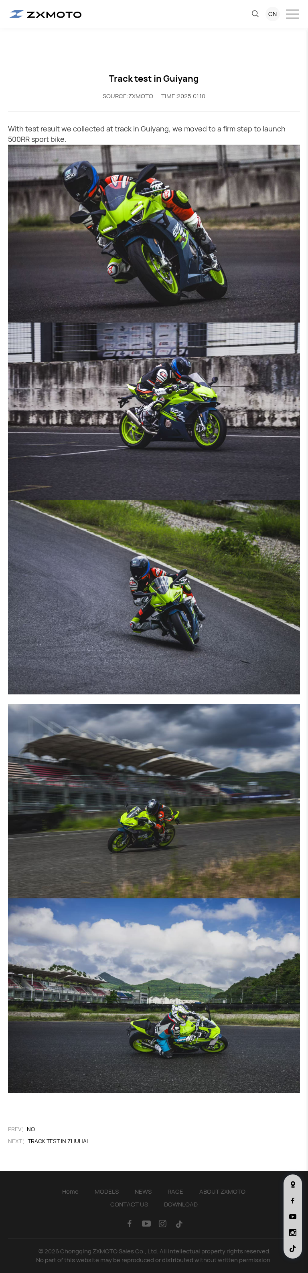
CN (272, 14)
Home (70, 1191)
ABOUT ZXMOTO (222, 1191)
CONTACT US (129, 1204)
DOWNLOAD (181, 1204)
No (31, 1129)
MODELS (107, 1191)
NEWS (143, 1191)
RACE (175, 1191)
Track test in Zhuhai (58, 1141)
